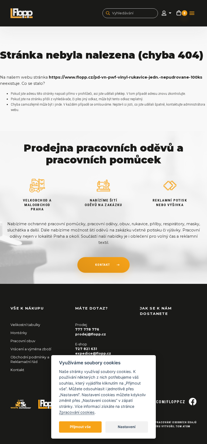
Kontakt (17, 370)
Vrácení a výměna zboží (31, 349)
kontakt (102, 265)
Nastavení (126, 427)
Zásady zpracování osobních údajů (168, 422)
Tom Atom (183, 426)
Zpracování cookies (77, 412)
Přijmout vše (80, 427)
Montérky (19, 333)
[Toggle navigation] (191, 13)
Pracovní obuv (23, 341)
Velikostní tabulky (25, 325)
